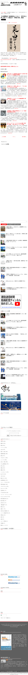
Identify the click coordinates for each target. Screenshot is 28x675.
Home (2, 12)
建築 (2, 443)
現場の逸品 (3, 484)
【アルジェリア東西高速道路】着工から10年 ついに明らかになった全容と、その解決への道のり (16, 375)
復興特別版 (3, 453)
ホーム (14, 136)
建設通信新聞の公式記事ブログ (13, 671)
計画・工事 (3, 461)
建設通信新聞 (10, 659)
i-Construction (3, 492)
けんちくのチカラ (4, 496)
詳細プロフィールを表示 (5, 667)
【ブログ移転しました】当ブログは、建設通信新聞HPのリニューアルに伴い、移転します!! (16, 254)
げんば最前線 (3, 464)
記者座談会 (3, 480)
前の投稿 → (24, 136)
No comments (14, 22)
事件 (2, 517)
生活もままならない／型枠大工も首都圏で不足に (15, 281)
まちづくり (3, 488)
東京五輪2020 (3, 498)
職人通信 (2, 500)
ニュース (2, 459)
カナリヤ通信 (3, 521)
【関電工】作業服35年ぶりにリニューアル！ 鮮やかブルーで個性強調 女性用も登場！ (16, 275)
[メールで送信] (1, 69)
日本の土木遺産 (4, 511)
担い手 (2, 474)
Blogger (16, 626)
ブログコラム (3, 486)
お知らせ (2, 502)
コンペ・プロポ (4, 482)
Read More (19, 83)
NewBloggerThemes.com (14, 674)
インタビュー (3, 472)
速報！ (2, 508)
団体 (5, 12)
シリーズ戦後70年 (4, 513)
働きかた (2, 478)
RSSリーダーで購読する (5, 617)
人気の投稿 (4, 224)
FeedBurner (15, 435)
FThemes (5, 673)
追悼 (2, 519)
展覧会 (2, 515)
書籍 (2, 470)
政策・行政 (3, 451)
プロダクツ (3, 457)
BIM (1, 466)
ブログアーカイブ (16, 224)
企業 (2, 441)
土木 (2, 449)
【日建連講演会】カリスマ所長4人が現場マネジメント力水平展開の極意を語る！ (16, 288)
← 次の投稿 (3, 136)
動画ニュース (3, 525)
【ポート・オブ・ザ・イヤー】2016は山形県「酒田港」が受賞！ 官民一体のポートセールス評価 (16, 124)
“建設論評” (3, 504)
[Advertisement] (14, 8)
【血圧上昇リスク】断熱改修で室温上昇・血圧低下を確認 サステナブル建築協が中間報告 (17, 74)
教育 (2, 455)
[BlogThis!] (2, 69)
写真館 (2, 523)
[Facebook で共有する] (5, 69)
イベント (2, 447)
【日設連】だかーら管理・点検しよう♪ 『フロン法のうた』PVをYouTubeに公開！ (17, 87)
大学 (2, 476)
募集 (2, 468)
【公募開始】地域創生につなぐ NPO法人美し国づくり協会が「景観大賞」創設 (14, 17)
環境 (2, 506)
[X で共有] (4, 69)
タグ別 (9, 224)
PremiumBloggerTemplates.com (22, 673)
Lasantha (15, 673)
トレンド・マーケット (5, 494)
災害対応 (2, 490)
